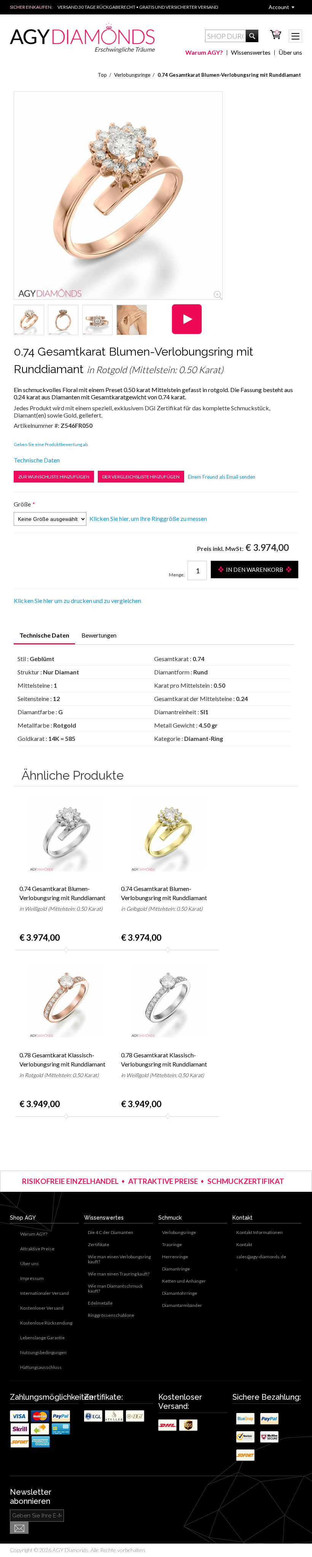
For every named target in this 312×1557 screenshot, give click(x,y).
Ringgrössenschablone (111, 1315)
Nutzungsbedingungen (43, 1352)
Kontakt (244, 1244)
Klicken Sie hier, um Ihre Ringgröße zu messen (148, 518)
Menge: (177, 575)
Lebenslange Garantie (42, 1337)
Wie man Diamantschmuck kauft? (115, 1288)
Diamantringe (176, 1269)
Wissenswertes (251, 52)
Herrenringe (175, 1257)
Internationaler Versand (44, 1293)
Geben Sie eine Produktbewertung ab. (51, 444)
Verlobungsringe (179, 1232)
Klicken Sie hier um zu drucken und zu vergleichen (77, 600)
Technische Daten (37, 460)
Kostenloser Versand (42, 1308)
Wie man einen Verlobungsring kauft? (119, 1259)
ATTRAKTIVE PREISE (163, 1181)
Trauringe (172, 1244)
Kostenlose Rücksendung (46, 1323)
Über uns (290, 52)
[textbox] (225, 36)
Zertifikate (98, 1244)
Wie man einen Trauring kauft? (119, 1274)
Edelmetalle (100, 1303)
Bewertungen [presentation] (98, 635)
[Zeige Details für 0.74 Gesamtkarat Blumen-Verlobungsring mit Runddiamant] (29, 320)
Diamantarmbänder (182, 1305)
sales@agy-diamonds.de (261, 1257)
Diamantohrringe (179, 1293)
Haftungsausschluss (41, 1367)
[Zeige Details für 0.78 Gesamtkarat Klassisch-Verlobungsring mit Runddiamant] (66, 1000)
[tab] (44, 635)
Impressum (32, 1278)
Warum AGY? (204, 52)
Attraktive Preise (37, 1249)
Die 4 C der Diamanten (110, 1232)
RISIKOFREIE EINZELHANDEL (70, 1181)
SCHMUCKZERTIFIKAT (245, 1181)
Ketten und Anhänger (184, 1281)
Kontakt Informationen (259, 1232)
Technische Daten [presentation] (44, 635)
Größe (22, 504)
